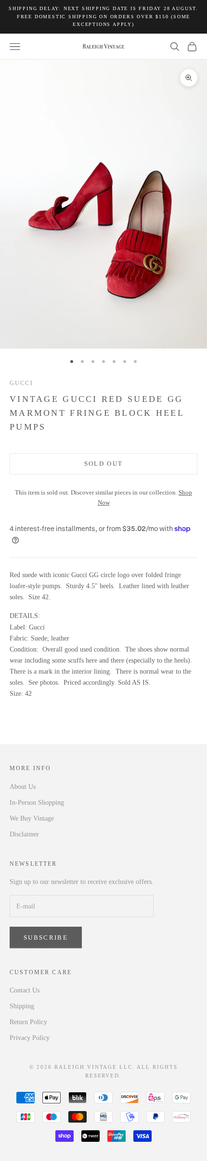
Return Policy (28, 1022)
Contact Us (24, 990)
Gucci (21, 383)
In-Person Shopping (37, 802)
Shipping (22, 1006)
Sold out (103, 463)
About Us (23, 786)
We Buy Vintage (32, 818)
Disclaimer (24, 834)
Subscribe (46, 937)
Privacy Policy (30, 1037)
